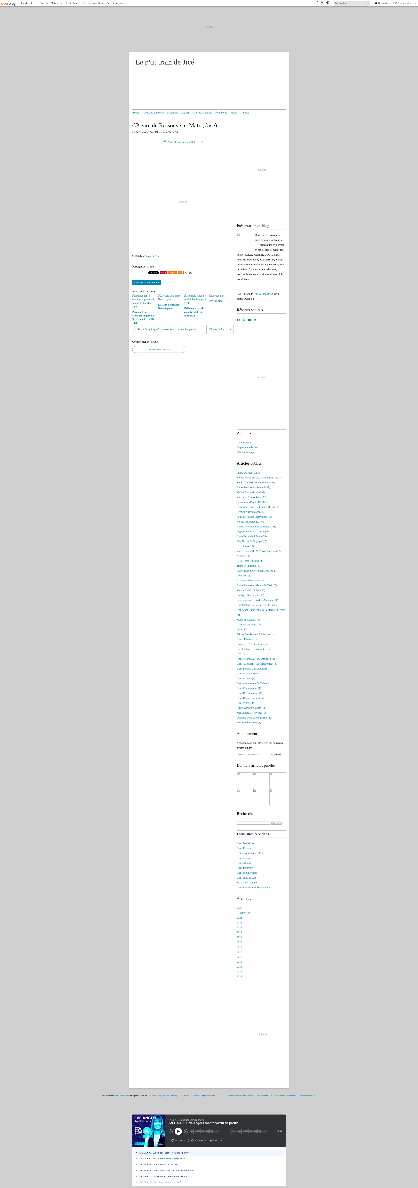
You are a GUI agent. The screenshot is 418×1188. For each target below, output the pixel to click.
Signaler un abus (209, 1096)
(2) (242, 629)
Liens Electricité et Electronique (253, 887)
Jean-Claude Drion (263, 293)
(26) (253, 531)
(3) (257, 605)
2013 (239, 976)
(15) (252, 541)
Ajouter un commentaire (159, 349)
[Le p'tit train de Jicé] (245, 241)
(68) (254, 516)
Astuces (185, 112)
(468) (256, 482)
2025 (239, 917)
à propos (217, 1140)
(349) (253, 487)
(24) (252, 536)
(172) (252, 502)
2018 (239, 952)
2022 (239, 932)
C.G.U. (222, 1096)
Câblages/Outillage (202, 112)
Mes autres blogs (245, 452)
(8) (250, 580)
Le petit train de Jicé (247, 447)
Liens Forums (244, 848)
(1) (247, 639)
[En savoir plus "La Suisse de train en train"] (277, 780)
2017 (239, 956)
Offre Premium (262, 1096)
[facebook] (317, 3)
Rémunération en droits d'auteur (240, 1096)
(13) (245, 546)
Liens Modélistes (245, 843)
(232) (251, 492)
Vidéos (233, 112)
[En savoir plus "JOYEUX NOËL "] (277, 797)
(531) (259, 477)
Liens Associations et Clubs (251, 853)
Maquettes (172, 112)
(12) (259, 551)
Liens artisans (244, 863)
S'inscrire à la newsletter (146, 282)
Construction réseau (154, 112)
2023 (239, 927)
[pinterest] (328, 3)
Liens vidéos (243, 858)
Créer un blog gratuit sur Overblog (163, 1096)
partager (199, 1140)
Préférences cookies (307, 1096)
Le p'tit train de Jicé (165, 62)
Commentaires (244, 442)
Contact (245, 112)
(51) (256, 526)
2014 (239, 971)
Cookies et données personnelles (283, 1096)
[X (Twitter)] (322, 3)
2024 (239, 922)
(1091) (248, 472)
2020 (239, 942)
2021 (239, 937)
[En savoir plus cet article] (245, 797)
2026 (239, 907)
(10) (244, 556)
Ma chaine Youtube (247, 882)
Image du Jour (152, 256)
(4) (250, 595)
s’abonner (180, 1140)
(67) (250, 521)
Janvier (243, 912)
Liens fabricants (245, 867)
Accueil (136, 112)
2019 (239, 947)
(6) (257, 585)
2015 (239, 966)
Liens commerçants (247, 872)
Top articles (185, 1096)
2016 (239, 961)
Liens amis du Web (247, 877)
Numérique (221, 112)
